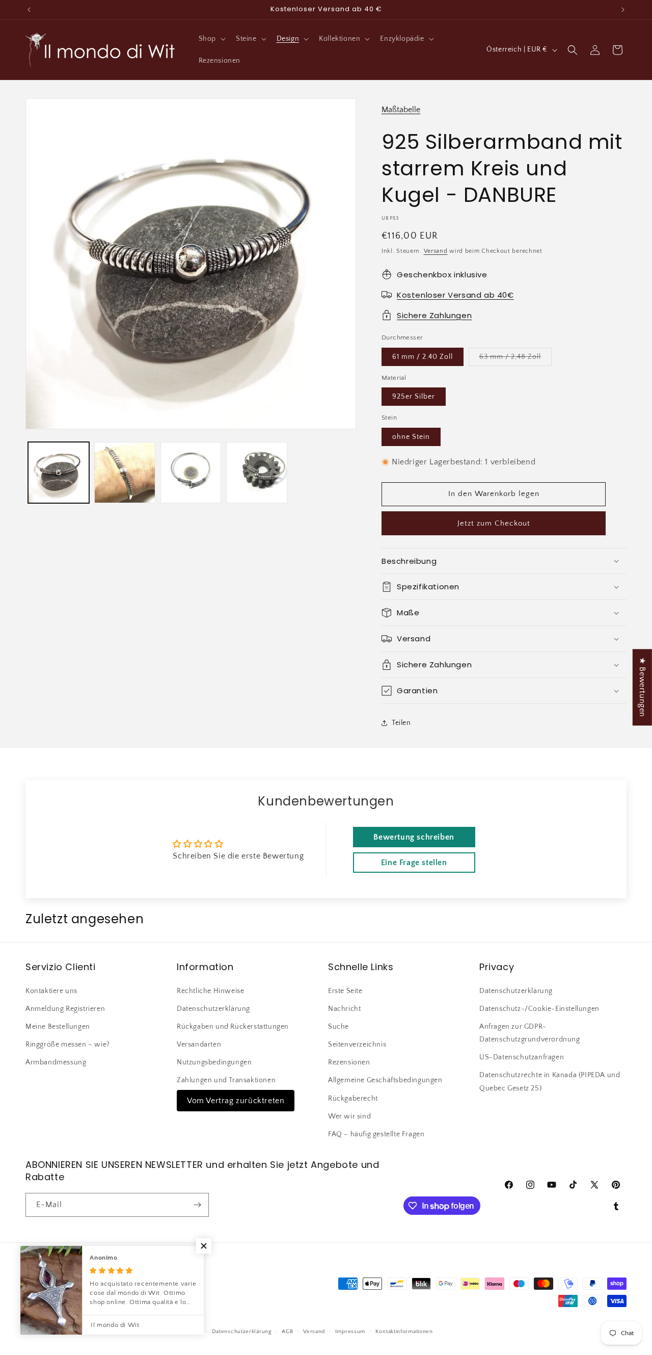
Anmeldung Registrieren (65, 1009)
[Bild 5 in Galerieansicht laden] (256, 472)
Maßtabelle (401, 109)
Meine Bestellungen (57, 1027)
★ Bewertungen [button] (642, 687)
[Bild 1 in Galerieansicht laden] (58, 472)
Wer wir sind (349, 1116)
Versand (436, 251)
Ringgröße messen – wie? (67, 1044)
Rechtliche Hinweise (210, 990)
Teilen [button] (401, 723)
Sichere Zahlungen (434, 315)
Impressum (350, 1331)
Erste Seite (345, 990)
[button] (211, 38)
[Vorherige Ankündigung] (29, 9)
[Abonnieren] (197, 1205)
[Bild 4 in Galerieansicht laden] (191, 472)
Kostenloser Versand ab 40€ (455, 295)
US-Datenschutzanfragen (521, 1057)
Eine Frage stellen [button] (414, 863)
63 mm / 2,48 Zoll (515, 359)
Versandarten (199, 1044)
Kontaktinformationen (404, 1331)
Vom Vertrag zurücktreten (235, 1100)
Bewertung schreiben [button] (413, 837)
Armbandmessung (55, 1062)
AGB (287, 1331)
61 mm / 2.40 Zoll (422, 357)
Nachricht (344, 1009)
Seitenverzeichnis (357, 1044)
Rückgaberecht (353, 1098)
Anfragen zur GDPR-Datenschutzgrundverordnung (529, 1033)
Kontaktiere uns (51, 990)
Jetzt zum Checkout (493, 523)
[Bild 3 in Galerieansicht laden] (124, 472)
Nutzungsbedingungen (214, 1062)
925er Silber (413, 397)
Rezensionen (349, 1062)
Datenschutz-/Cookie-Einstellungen (539, 1009)
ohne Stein (411, 437)
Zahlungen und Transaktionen (226, 1080)
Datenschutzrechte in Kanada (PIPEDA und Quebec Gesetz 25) (549, 1081)
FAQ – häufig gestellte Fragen (376, 1134)
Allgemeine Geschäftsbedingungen (385, 1080)
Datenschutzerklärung (213, 1009)
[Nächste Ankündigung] (623, 9)
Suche (338, 1027)
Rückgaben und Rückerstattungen (233, 1027)
